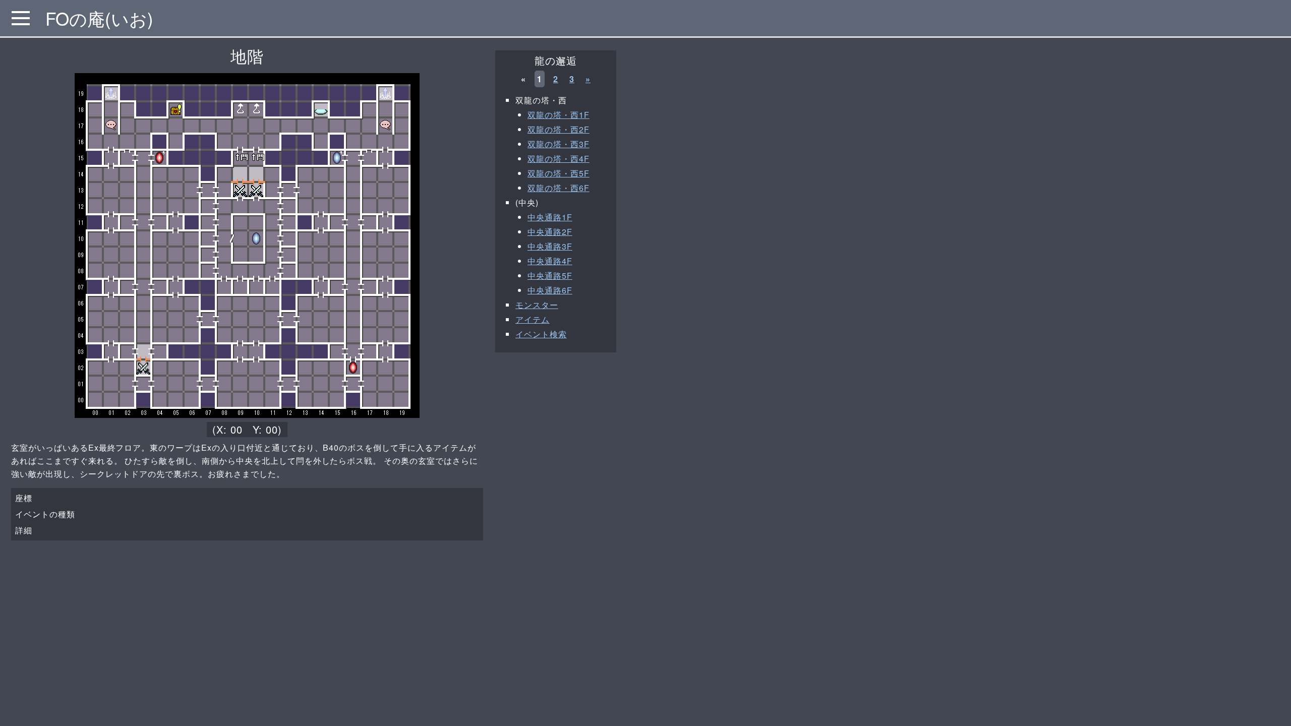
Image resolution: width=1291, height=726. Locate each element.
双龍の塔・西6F (558, 188)
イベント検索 (541, 334)
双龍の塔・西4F (558, 158)
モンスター (536, 305)
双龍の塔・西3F (558, 144)
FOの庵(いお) (99, 18)
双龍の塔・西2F (558, 129)
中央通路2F (549, 231)
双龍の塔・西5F (558, 173)
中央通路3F (549, 246)
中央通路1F (549, 217)
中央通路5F (549, 275)
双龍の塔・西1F (558, 114)
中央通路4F (549, 261)
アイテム (532, 319)
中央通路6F (549, 290)
